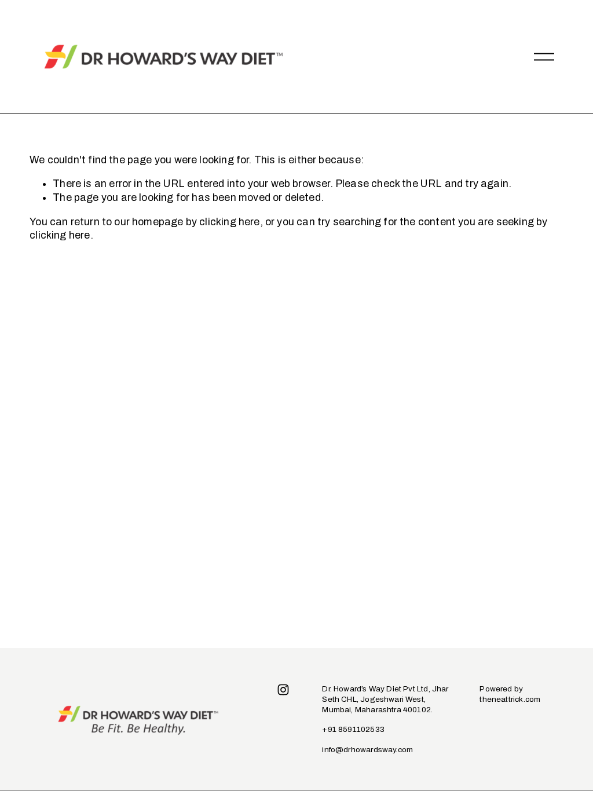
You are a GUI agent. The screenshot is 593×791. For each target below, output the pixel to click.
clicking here (229, 222)
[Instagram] (283, 689)
